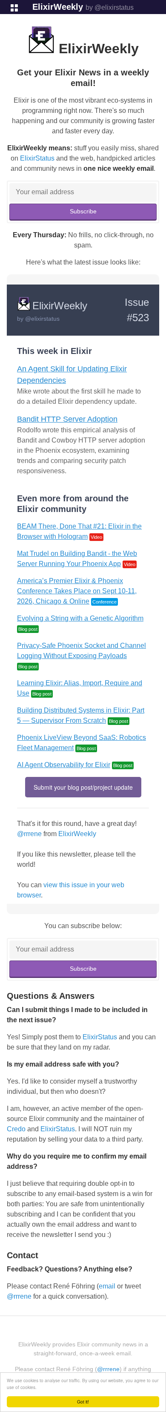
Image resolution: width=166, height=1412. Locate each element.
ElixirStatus (37, 158)
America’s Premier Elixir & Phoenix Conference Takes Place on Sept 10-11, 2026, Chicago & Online (77, 591)
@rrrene (29, 833)
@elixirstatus (42, 318)
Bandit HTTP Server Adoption (67, 419)
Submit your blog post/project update (83, 787)
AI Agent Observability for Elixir (63, 764)
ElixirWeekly (57, 7)
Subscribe (83, 211)
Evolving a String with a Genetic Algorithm (80, 618)
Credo (16, 1129)
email (107, 1286)
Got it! (83, 1401)
